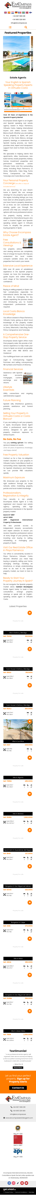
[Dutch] (12, 12)
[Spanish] (9, 12)
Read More (18, 1068)
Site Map (31, 1192)
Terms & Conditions (21, 1192)
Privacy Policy (9, 1192)
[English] (5, 12)
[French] (19, 12)
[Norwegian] (27, 12)
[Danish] (30, 12)
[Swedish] (23, 12)
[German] (16, 12)
